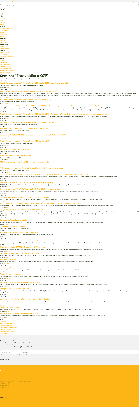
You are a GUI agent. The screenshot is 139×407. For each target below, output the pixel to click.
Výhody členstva (4, 52)
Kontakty (2, 22)
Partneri (2, 24)
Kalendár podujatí (5, 48)
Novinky (2, 46)
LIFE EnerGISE (30, 1)
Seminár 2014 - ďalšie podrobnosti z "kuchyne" (20, 253)
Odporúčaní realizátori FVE (7, 56)
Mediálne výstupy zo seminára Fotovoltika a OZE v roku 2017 (25, 197)
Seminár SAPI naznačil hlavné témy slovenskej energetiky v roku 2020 (29, 122)
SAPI (1, 3)
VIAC (8, 87)
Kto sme (2, 18)
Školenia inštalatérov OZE (7, 325)
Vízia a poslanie (4, 62)
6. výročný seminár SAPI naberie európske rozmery (21, 210)
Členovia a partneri (5, 64)
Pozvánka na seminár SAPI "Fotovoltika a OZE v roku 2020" (25, 141)
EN (3, 3)
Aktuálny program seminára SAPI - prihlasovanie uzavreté (24, 162)
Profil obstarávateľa (5, 73)
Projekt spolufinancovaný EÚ (8, 71)
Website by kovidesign (6, 401)
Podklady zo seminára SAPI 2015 (13, 226)
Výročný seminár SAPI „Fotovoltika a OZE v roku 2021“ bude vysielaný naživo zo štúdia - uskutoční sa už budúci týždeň (50, 106)
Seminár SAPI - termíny (10, 268)
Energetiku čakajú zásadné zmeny (14, 289)
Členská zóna (134, 3)
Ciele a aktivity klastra (6, 66)
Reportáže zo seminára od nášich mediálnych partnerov (23, 241)
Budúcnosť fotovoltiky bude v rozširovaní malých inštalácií (25, 299)
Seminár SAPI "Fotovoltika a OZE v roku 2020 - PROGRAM (24, 129)
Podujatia (3, 36)
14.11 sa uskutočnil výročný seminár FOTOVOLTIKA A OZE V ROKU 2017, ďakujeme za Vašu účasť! (41, 203)
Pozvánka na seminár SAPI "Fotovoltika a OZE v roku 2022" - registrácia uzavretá (34, 83)
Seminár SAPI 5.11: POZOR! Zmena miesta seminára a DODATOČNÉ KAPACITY (33, 135)
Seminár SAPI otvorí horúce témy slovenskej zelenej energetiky (26, 183)
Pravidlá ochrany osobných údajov (9, 399)
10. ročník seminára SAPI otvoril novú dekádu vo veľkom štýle (26, 100)
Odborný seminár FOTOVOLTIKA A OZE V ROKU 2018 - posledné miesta (30, 189)
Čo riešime (3, 321)
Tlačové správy (4, 42)
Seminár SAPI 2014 (8, 260)
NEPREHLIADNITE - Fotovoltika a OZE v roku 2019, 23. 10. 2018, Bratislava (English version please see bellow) (46, 174)
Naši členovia (3, 54)
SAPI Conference (22, 1)
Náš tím (2, 20)
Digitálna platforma (5, 69)
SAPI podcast (13, 1)
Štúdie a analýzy (4, 30)
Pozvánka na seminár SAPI (11, 274)
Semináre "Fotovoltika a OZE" (8, 329)
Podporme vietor (4, 1)
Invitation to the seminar (10, 307)
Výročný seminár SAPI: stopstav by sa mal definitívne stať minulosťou (29, 91)
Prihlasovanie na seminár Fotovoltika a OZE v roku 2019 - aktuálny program (32, 168)
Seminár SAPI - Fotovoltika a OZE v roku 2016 (19, 233)
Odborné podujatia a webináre (8, 327)
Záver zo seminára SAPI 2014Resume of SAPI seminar (22, 247)
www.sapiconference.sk (37, 79)
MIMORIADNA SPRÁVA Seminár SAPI (15, 156)
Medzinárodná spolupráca (7, 331)
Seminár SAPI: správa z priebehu (13, 220)
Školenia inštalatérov (6, 28)
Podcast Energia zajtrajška (7, 323)
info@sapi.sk (3, 391)
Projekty (2, 32)
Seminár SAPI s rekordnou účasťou (14, 149)
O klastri (2, 60)
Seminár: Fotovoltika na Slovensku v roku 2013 (20, 282)
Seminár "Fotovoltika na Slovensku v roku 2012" (20, 313)
